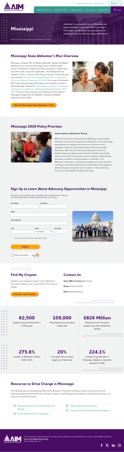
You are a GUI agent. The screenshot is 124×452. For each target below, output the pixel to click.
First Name (14, 203)
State (37, 228)
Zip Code (58, 228)
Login (119, 10)
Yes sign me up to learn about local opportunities (31, 238)
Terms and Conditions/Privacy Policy (36, 439)
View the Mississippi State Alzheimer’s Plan (34, 105)
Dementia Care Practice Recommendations (90, 410)
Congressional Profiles (84, 3)
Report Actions (99, 3)
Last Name (43, 203)
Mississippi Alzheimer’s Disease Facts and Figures (36, 407)
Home (13, 39)
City (12, 228)
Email (13, 212)
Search (114, 3)
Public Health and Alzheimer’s (84, 405)
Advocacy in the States (35, 39)
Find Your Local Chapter (25, 294)
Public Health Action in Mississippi (33, 413)
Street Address (16, 220)
